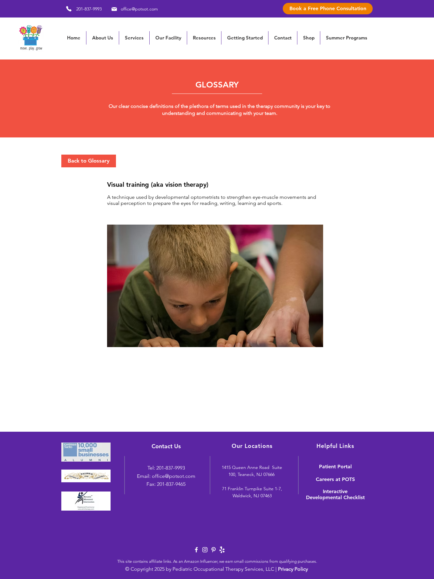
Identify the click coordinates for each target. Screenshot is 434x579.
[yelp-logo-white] (222, 549)
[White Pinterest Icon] (213, 549)
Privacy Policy (293, 569)
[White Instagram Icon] (204, 549)
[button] (204, 38)
